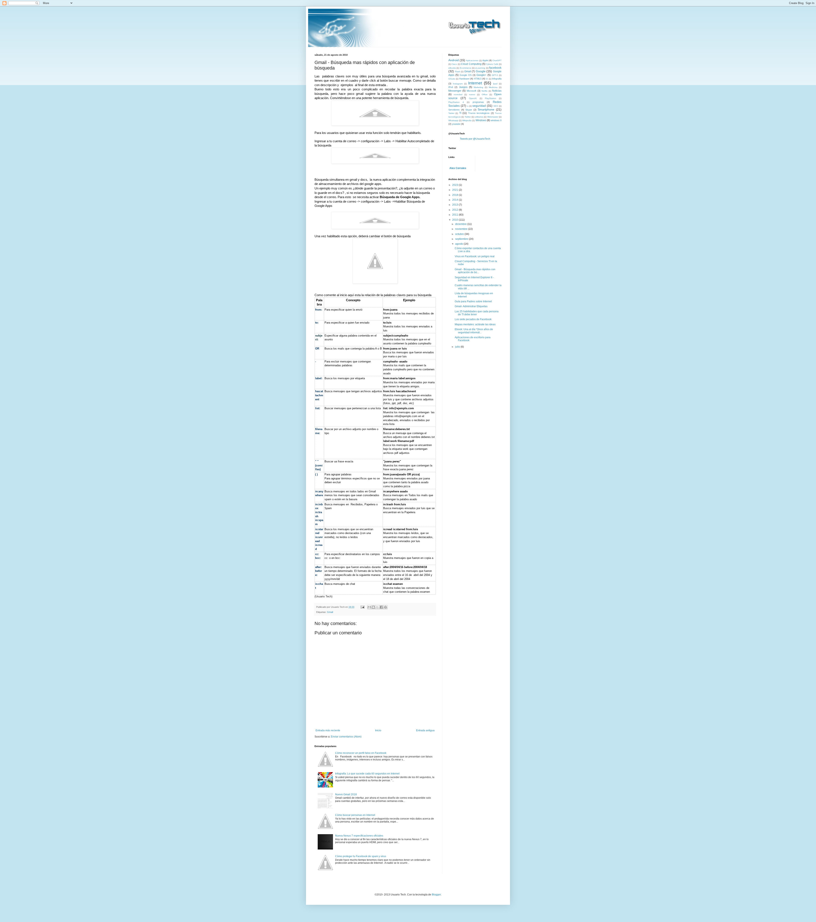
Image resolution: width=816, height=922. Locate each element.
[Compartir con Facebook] (381, 607)
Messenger (454, 90)
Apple (485, 60)
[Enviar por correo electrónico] (369, 607)
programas (478, 102)
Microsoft (471, 91)
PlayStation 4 (456, 102)
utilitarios (479, 117)
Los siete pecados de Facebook (473, 319)
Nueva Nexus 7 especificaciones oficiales (359, 835)
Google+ (481, 75)
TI (460, 113)
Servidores (454, 109)
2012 (455, 209)
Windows (481, 120)
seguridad (479, 105)
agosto (459, 243)
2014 (455, 199)
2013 (455, 204)
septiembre (462, 238)
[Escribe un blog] (373, 607)
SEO (495, 106)
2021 (455, 189)
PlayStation (490, 98)
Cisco (454, 64)
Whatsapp (453, 120)
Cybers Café (492, 64)
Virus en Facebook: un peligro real (474, 256)
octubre (460, 234)
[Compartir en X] (377, 607)
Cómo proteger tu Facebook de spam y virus (360, 856)
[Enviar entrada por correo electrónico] (362, 607)
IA (487, 79)
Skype (468, 109)
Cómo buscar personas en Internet (355, 815)
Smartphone (486, 109)
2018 (455, 194)
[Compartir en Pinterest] (385, 607)
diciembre (461, 224)
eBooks (452, 68)
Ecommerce (465, 68)
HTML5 (478, 78)
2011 (455, 214)
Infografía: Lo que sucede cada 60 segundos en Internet (367, 773)
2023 (455, 184)
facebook (495, 67)
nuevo (472, 94)
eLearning (480, 68)
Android (453, 60)
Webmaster (492, 117)
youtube (456, 124)
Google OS (466, 75)
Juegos (463, 87)
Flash (457, 71)
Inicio (378, 730)
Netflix (484, 91)
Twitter (468, 117)
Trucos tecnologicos (479, 113)
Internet (475, 83)
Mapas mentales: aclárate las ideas (475, 324)
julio (458, 346)
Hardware (464, 78)
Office (484, 94)
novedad (458, 94)
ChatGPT (497, 60)
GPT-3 (495, 75)
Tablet (451, 113)
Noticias (497, 90)
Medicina (493, 87)
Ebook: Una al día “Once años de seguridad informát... (474, 331)
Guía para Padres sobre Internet (473, 301)
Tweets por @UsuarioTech (475, 138)
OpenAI (473, 98)
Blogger (436, 894)
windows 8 (496, 120)
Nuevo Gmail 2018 (346, 794)
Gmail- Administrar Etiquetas (471, 306)
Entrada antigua (425, 730)
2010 (455, 219)
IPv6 (450, 87)
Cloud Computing (471, 64)
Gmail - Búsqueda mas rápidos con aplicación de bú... (475, 271)
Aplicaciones (472, 60)
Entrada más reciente (328, 730)
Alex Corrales (457, 168)
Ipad (495, 83)
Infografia (497, 78)
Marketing (478, 87)
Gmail (330, 612)
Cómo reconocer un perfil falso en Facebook (360, 753)
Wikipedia (467, 120)
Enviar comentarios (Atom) (346, 736)
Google (481, 71)
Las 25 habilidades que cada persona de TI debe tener (477, 313)
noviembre (461, 228)
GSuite (451, 79)
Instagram (458, 83)
